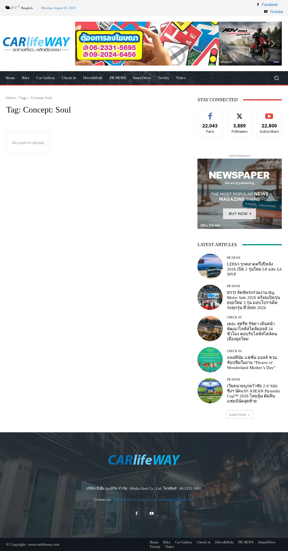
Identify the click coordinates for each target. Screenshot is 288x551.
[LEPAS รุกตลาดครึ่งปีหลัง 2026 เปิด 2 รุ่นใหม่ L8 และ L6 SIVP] (210, 266)
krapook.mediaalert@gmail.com (169, 499)
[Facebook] (258, 4)
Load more (237, 414)
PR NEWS (233, 257)
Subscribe (269, 113)
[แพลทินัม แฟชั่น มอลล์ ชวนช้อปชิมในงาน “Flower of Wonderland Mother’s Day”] (210, 359)
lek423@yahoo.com (127, 499)
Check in (234, 317)
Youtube (276, 11)
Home (11, 97)
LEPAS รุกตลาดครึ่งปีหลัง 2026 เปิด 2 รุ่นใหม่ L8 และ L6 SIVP (254, 269)
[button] (178, 44)
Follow (239, 113)
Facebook (270, 4)
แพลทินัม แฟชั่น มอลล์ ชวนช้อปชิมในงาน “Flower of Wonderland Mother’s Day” (252, 362)
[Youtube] (265, 11)
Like (210, 113)
